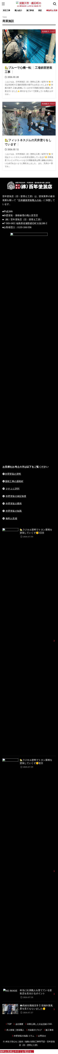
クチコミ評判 (12, 488)
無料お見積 (11, 518)
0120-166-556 (24, 227)
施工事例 (30, 10)
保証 (40, 10)
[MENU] (3, 4)
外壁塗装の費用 (14, 503)
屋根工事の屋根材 (14, 481)
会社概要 (19, 1024)
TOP (9, 1024)
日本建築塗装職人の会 (29, 200)
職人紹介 (18, 10)
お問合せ (42, 1036)
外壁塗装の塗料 (13, 474)
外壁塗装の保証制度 (16, 496)
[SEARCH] (54, 4)
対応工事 (6, 10)
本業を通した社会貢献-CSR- (39, 1024)
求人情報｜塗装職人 (15, 1030)
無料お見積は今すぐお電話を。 (17, 1051)
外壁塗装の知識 (14, 511)
